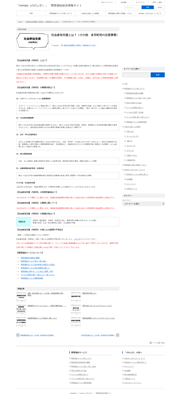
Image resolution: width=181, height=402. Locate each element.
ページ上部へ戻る (158, 343)
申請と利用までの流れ (134, 103)
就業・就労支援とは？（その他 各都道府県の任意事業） (45, 294)
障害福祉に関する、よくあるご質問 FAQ (37, 271)
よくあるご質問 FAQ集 (134, 112)
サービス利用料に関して (134, 108)
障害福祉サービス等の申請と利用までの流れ (38, 265)
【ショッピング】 (132, 136)
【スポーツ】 (131, 146)
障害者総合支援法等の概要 (80, 362)
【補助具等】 (131, 160)
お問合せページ (131, 189)
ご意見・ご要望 (157, 2)
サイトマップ (140, 2)
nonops (55, 45)
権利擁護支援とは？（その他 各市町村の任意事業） (37, 335)
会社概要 (123, 2)
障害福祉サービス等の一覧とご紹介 (138, 98)
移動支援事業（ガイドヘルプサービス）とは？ (98, 318)
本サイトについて (107, 2)
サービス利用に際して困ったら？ (138, 117)
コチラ (76, 239)
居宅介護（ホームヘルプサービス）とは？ (97, 306)
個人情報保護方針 (130, 374)
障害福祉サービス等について (61, 13)
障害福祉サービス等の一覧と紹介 (33, 261)
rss (160, 7)
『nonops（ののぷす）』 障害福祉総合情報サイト (49, 5)
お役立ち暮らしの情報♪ (90, 13)
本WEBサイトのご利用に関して (137, 174)
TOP (31, 13)
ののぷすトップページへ (132, 383)
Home (20, 22)
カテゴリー (126, 200)
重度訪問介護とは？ (89, 293)
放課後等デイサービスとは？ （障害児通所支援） (46, 306)
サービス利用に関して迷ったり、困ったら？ (38, 275)
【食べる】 (130, 131)
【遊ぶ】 (129, 141)
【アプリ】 (130, 150)
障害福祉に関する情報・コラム (120, 13)
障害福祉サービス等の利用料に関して (35, 268)
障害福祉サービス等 (52, 22)
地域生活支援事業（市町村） (35, 22)
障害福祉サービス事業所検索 (32, 278)
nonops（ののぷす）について (150, 13)
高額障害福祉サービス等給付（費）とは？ (42, 318)
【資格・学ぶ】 (131, 155)
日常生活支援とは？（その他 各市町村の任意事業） (98, 335)
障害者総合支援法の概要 (30, 258)
